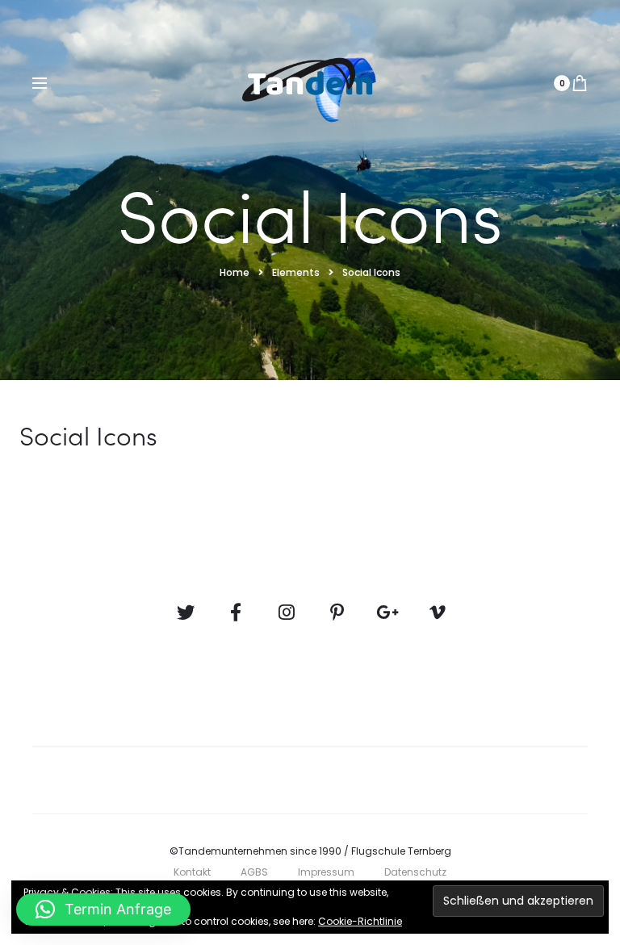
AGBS (254, 872)
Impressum (326, 872)
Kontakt (192, 872)
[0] (580, 83)
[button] (103, 909)
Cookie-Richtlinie (360, 921)
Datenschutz (415, 872)
